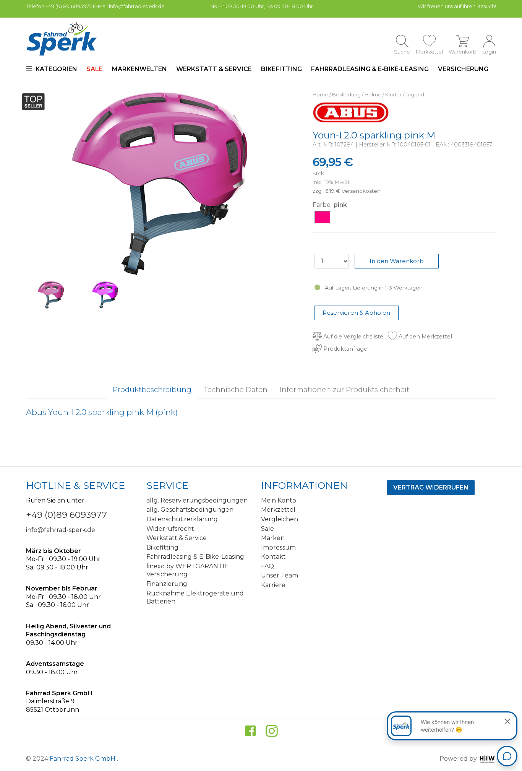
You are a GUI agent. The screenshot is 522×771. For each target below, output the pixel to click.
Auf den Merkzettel (424, 336)
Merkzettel (278, 509)
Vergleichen (279, 519)
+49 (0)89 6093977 (66, 514)
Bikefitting (281, 69)
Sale (267, 528)
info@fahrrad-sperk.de (60, 530)
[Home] (61, 38)
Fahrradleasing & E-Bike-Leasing (370, 69)
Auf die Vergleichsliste (352, 336)
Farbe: (322, 204)
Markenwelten (139, 69)
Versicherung (463, 69)
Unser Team (279, 575)
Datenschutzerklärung (182, 519)
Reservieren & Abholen (356, 312)
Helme (373, 95)
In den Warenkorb (397, 261)
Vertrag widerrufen (431, 487)
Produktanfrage (344, 348)
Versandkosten (361, 191)
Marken (273, 538)
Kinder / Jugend (404, 95)
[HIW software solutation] (487, 758)
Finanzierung (166, 583)
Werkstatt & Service (214, 69)
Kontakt (273, 556)
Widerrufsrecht (170, 528)
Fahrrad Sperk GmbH (83, 758)
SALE (94, 69)
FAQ (267, 566)
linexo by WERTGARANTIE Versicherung (187, 570)
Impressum (278, 547)
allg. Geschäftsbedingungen (189, 509)
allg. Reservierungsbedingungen (197, 500)
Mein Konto (278, 500)
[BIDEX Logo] (351, 111)
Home (320, 95)
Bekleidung (346, 95)
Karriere (273, 585)
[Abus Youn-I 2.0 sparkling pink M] (160, 182)
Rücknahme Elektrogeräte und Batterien (195, 597)
